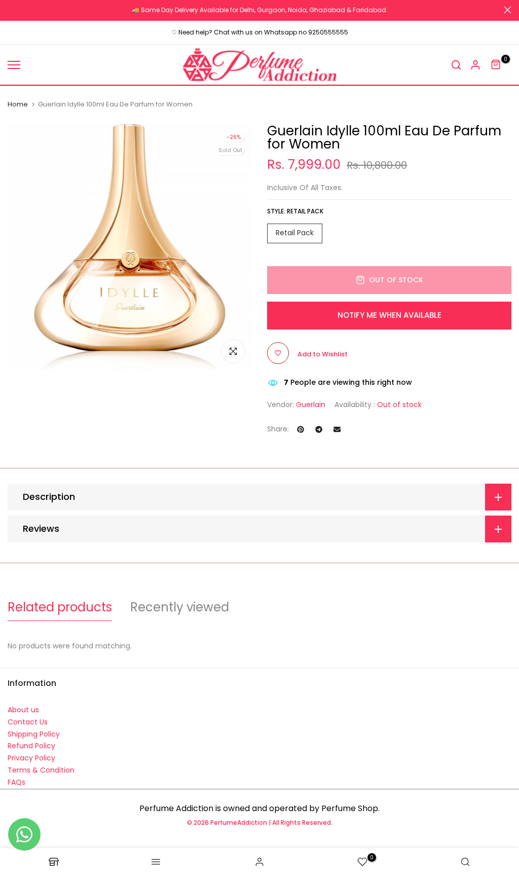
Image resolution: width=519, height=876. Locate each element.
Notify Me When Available (389, 315)
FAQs (16, 782)
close (11, 10)
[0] (496, 64)
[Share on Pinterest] (300, 429)
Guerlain (310, 404)
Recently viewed (179, 607)
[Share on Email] (337, 429)
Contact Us (28, 722)
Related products (60, 607)
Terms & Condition (41, 770)
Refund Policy (31, 746)
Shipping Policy (34, 734)
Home (18, 104)
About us (23, 710)
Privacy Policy (31, 758)
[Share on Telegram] (319, 429)
